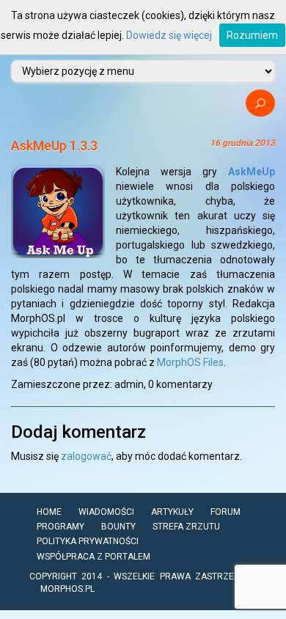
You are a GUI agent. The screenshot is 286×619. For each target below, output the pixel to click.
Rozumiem (252, 35)
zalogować (86, 456)
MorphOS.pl (67, 589)
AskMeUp (251, 171)
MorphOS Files (190, 362)
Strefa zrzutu (186, 526)
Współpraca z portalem (93, 557)
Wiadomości (106, 512)
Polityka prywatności (88, 541)
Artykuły (172, 512)
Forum (225, 512)
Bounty (118, 526)
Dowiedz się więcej (169, 35)
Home (49, 512)
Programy (60, 526)
